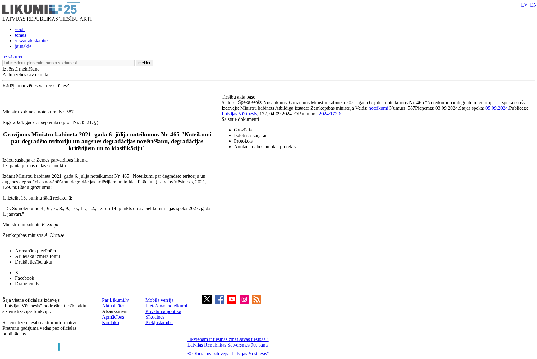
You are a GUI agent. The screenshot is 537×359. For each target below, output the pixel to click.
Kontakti (110, 322)
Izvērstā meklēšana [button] (20, 68)
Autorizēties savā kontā (25, 74)
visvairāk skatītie (31, 40)
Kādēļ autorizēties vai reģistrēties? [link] (35, 85)
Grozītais (243, 129)
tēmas (20, 35)
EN (533, 4)
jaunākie (23, 46)
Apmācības (113, 317)
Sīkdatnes (154, 317)
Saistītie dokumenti (240, 119)
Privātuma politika (163, 311)
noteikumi (378, 108)
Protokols (243, 141)
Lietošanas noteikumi (166, 305)
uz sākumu (13, 56)
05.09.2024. (497, 108)
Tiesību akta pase (239, 96)
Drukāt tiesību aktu (33, 262)
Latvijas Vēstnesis (239, 113)
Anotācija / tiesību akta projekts (265, 146)
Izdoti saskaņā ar (250, 135)
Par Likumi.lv (115, 300)
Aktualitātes (113, 305)
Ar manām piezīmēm (35, 250)
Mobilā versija (159, 300)
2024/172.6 (330, 113)
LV (524, 4)
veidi (20, 29)
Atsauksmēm (114, 311)
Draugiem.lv (27, 283)
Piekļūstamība (159, 322)
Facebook (24, 278)
